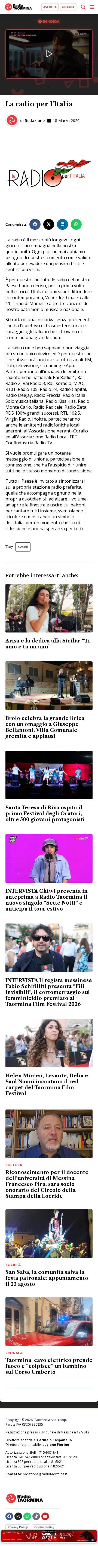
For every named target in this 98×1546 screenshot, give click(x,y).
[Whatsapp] (27, 1516)
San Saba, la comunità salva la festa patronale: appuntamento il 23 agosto (46, 1278)
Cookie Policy (44, 1527)
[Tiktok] (36, 1516)
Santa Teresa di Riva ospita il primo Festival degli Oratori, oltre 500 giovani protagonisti (45, 814)
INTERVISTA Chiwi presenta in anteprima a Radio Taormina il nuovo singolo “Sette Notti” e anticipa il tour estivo (46, 900)
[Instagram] (18, 1516)
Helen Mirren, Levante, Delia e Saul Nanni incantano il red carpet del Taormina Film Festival (46, 1085)
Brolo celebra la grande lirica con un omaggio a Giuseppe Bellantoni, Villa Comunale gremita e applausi (44, 727)
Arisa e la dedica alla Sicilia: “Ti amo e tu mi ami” (47, 644)
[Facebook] (9, 1516)
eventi (23, 547)
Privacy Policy (18, 1527)
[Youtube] (45, 1516)
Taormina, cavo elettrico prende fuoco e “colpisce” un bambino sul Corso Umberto (49, 1366)
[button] (35, 224)
